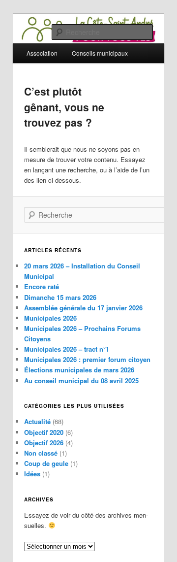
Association (42, 53)
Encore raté (41, 286)
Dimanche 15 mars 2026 (60, 297)
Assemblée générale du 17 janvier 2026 (83, 307)
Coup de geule (46, 463)
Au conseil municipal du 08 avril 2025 (81, 380)
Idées (32, 473)
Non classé (41, 453)
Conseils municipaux (100, 53)
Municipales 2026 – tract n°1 (66, 349)
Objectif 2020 (43, 432)
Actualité (37, 421)
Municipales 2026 (50, 318)
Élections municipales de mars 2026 (79, 369)
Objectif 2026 (43, 442)
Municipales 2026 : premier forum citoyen (87, 359)
